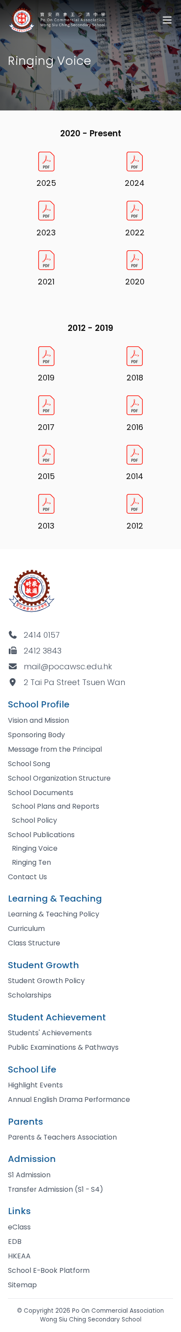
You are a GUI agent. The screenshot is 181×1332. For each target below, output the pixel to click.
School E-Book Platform (49, 1270)
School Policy (34, 820)
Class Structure (34, 943)
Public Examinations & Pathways (63, 1047)
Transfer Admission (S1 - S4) (55, 1189)
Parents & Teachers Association (62, 1137)
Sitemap (22, 1285)
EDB (15, 1241)
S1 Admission (29, 1175)
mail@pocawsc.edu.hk (68, 666)
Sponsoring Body (36, 735)
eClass (19, 1227)
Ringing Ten (31, 862)
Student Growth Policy (46, 981)
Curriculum (26, 929)
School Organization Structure (59, 778)
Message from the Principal (55, 749)
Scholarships (29, 995)
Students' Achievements (50, 1033)
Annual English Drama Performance (69, 1099)
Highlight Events (35, 1085)
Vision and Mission (38, 720)
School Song (29, 764)
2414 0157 (42, 634)
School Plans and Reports (55, 806)
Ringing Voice (35, 848)
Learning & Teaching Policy (53, 914)
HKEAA (19, 1256)
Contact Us (27, 877)
